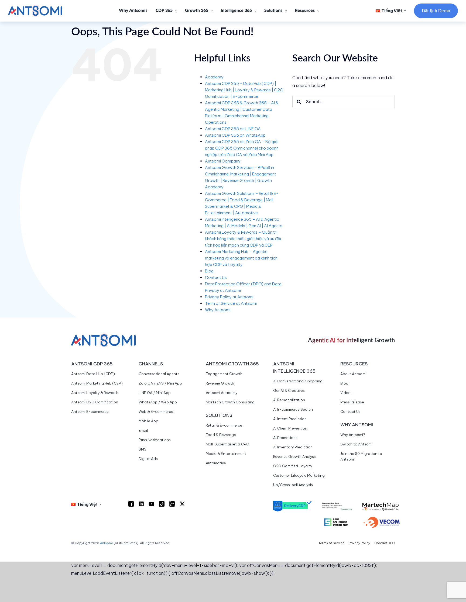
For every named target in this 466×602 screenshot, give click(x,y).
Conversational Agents (159, 374)
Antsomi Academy (221, 392)
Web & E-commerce (156, 411)
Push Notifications (155, 440)
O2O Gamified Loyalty (292, 466)
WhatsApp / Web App (158, 402)
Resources (305, 10)
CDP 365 (164, 10)
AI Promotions (285, 437)
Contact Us (216, 277)
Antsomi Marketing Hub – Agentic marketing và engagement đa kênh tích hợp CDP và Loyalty (241, 258)
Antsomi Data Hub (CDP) (93, 374)
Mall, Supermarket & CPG (227, 444)
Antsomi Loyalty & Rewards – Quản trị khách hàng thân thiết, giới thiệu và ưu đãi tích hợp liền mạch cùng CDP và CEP (243, 239)
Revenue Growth (220, 383)
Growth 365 (196, 10)
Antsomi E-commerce (90, 411)
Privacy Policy (359, 543)
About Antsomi (353, 374)
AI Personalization (289, 400)
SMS (142, 449)
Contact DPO (384, 543)
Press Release (352, 402)
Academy (214, 76)
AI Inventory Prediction (293, 447)
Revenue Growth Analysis (295, 456)
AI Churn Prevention (290, 428)
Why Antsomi (217, 309)
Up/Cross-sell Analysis (293, 485)
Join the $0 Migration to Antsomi (361, 456)
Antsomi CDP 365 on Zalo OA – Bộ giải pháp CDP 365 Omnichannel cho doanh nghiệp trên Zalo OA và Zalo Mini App (242, 148)
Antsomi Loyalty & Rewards (95, 392)
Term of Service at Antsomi (231, 303)
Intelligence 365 (236, 10)
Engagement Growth (224, 374)
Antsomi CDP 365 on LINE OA (233, 128)
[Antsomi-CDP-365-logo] (35, 7)
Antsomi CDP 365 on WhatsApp (235, 135)
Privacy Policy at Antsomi (229, 296)
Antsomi (106, 543)
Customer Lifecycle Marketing (299, 475)
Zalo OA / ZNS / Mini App (160, 383)
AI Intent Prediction (290, 419)
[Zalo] (172, 504)
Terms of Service (331, 543)
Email (143, 430)
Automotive (216, 463)
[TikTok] (162, 504)
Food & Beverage (221, 435)
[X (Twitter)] (182, 504)
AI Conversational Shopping (298, 381)
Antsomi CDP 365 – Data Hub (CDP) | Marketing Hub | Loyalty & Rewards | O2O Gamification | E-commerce (244, 90)
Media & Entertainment (226, 453)
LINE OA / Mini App (155, 392)
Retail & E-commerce (224, 425)
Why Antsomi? (133, 10)
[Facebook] (131, 504)
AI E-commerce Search (293, 409)
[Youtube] (151, 504)
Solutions (273, 10)
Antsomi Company (223, 161)
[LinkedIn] (141, 504)
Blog (209, 271)
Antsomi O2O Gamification (94, 402)
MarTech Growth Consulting (230, 402)
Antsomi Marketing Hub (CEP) (97, 383)
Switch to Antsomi (356, 444)
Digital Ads (148, 458)
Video (345, 392)
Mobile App (148, 421)
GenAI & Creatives (289, 390)
